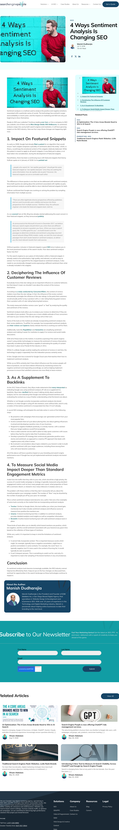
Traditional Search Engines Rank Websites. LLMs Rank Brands (96, 139)
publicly (41, 216)
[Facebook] (72, 56)
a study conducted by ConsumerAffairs (31, 292)
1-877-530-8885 (13, 823)
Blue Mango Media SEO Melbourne (44, 124)
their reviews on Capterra (19, 325)
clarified (25, 392)
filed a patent (39, 144)
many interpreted (58, 387)
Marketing (82, 136)
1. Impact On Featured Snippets (91, 96)
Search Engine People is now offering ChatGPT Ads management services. (96, 131)
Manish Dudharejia (24, 588)
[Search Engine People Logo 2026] (13, 2)
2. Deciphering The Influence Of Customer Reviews (95, 101)
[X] (76, 56)
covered (15, 214)
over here (44, 122)
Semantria (39, 330)
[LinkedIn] (79, 56)
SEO (72, 20)
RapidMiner (27, 330)
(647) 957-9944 (21, 826)
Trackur (14, 506)
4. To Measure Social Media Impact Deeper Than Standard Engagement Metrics (97, 110)
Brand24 (14, 519)
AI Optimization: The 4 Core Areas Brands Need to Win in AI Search (97, 123)
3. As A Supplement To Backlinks (91, 105)
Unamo (13, 514)
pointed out (43, 160)
